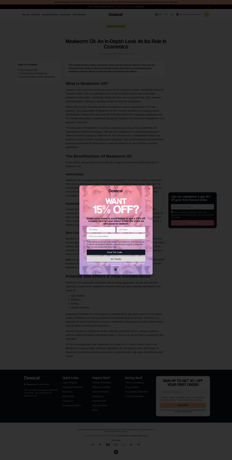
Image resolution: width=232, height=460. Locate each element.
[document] (116, 230)
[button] (149, 189)
